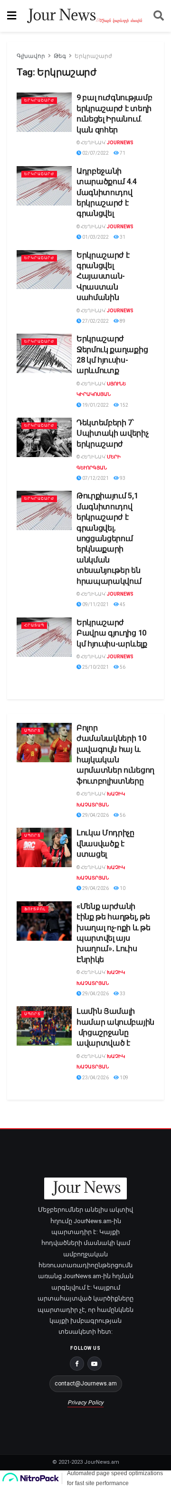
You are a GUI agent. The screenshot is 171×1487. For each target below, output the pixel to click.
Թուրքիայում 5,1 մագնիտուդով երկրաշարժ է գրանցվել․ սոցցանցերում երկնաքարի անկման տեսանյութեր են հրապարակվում (109, 538)
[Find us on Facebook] (77, 1363)
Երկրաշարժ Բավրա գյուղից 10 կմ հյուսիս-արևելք (111, 633)
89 (122, 321)
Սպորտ (32, 731)
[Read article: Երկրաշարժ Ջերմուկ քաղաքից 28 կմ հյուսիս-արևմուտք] (44, 353)
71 (122, 153)
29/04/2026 (95, 815)
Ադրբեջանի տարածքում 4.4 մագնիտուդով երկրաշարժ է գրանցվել (106, 192)
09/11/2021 (95, 604)
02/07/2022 (95, 153)
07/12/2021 (95, 478)
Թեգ (60, 56)
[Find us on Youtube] (94, 1363)
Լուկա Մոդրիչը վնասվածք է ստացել (105, 843)
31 (122, 237)
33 (122, 993)
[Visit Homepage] (85, 16)
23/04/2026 (95, 1077)
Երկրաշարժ (93, 56)
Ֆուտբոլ (35, 909)
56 (122, 667)
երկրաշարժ (39, 100)
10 (122, 888)
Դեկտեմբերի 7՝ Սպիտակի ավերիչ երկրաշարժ (112, 433)
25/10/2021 (95, 667)
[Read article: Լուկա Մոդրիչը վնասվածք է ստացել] (44, 847)
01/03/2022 (95, 237)
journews (120, 142)
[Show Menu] (11, 16)
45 (122, 604)
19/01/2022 (95, 405)
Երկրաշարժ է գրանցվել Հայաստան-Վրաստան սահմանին (102, 276)
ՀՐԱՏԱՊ (34, 625)
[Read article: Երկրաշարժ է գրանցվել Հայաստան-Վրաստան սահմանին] (44, 270)
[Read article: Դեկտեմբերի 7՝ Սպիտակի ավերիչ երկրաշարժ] (44, 437)
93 (122, 478)
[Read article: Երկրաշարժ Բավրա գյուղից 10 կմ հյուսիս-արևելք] (44, 637)
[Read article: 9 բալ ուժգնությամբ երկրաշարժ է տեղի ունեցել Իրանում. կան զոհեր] (44, 112)
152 (123, 405)
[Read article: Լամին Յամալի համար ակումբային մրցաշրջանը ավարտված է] (44, 1026)
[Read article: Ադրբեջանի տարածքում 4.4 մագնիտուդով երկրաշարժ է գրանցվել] (44, 186)
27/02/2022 (95, 321)
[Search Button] (158, 16)
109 (123, 1077)
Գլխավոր (31, 56)
